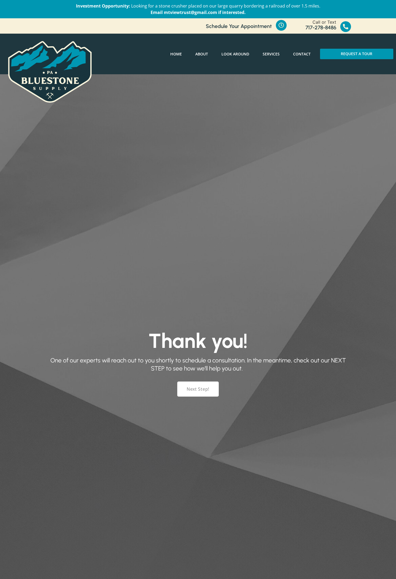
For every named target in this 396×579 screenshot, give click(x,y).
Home (176, 54)
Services (271, 54)
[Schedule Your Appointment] (281, 25)
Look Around (235, 54)
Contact (302, 54)
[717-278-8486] (345, 26)
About (201, 54)
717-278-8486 (320, 27)
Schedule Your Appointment (239, 26)
